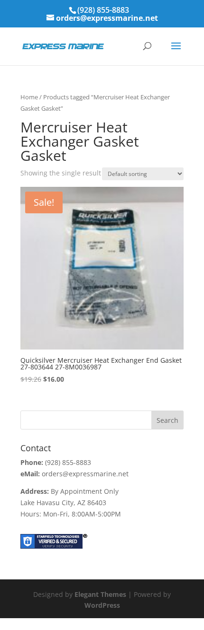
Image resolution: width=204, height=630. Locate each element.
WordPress (102, 605)
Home (29, 97)
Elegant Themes (100, 594)
